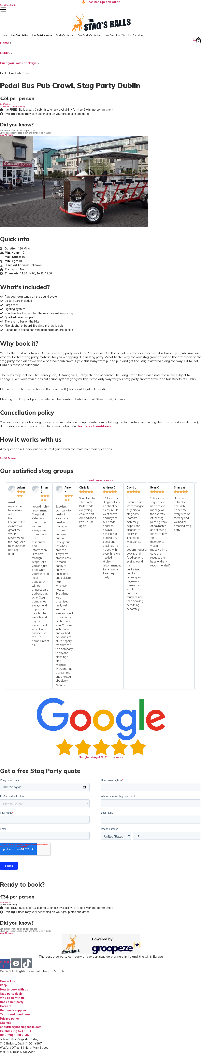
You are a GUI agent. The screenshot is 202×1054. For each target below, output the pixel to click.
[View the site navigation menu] (3, 12)
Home (4, 43)
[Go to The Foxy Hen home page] (101, 23)
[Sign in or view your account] (98, 39)
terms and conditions (94, 426)
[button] (5, 104)
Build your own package (18, 63)
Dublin (5, 53)
